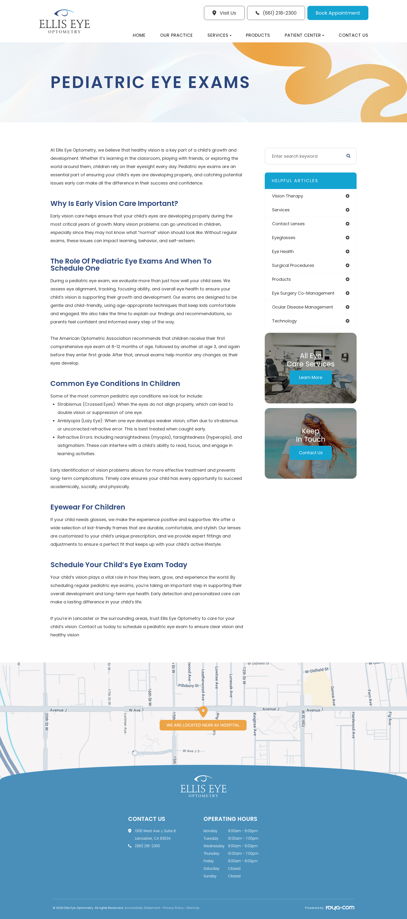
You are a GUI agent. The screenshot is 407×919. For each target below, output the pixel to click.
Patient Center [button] (303, 35)
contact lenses (288, 224)
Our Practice (176, 35)
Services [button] (218, 35)
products (281, 279)
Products (258, 35)
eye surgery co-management (303, 293)
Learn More (310, 377)
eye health (283, 251)
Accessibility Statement (142, 908)
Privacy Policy (173, 908)
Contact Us (353, 35)
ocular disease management (302, 307)
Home (139, 35)
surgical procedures (293, 265)
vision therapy (287, 196)
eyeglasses (283, 238)
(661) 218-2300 (147, 845)
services (281, 210)
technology (284, 321)
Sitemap (193, 908)
